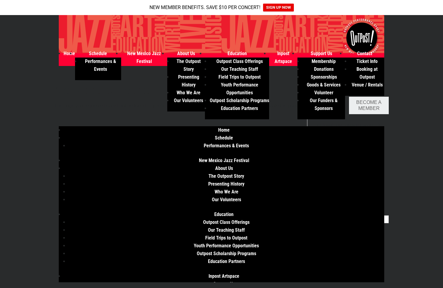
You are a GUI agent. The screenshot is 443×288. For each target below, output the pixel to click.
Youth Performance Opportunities (226, 246)
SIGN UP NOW (278, 7)
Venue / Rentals (367, 85)
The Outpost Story (226, 176)
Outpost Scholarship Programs (239, 100)
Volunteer (323, 92)
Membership (324, 61)
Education (237, 53)
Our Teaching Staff (239, 69)
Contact (364, 53)
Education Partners (239, 108)
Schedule (98, 53)
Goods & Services (324, 85)
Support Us (321, 53)
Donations (324, 69)
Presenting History (226, 184)
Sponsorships (324, 77)
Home (69, 53)
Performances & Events (226, 146)
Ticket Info (367, 61)
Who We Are (188, 92)
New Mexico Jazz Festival (224, 160)
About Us (186, 53)
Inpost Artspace (224, 276)
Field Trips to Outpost (239, 77)
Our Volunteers (188, 100)
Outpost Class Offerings (239, 61)
